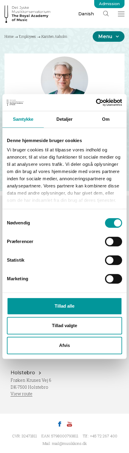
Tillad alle (64, 306)
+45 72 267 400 (103, 436)
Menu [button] (105, 36)
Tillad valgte (64, 325)
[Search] (106, 14)
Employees (27, 36)
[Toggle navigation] (121, 14)
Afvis (64, 345)
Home (9, 36)
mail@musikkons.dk (69, 443)
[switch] (113, 241)
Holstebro (23, 372)
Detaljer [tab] (64, 119)
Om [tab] (106, 119)
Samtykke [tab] (23, 119)
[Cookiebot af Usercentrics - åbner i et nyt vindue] (96, 102)
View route (21, 394)
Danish (86, 14)
